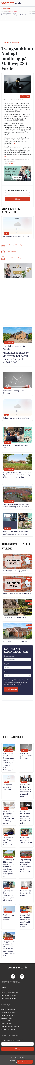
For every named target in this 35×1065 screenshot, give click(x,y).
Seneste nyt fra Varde (8, 1010)
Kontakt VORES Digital (8, 995)
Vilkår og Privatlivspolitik (9, 993)
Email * (6, 664)
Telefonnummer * (9, 656)
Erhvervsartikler (6, 1021)
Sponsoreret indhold (8, 1029)
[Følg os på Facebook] (13, 976)
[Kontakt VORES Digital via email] (22, 976)
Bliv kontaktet (11, 689)
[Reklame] (17, 173)
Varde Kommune (6, 1024)
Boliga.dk (10, 163)
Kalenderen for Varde (8, 1015)
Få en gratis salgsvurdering (10, 1026)
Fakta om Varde (6, 1018)
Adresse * (7, 672)
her (14, 144)
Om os (3, 987)
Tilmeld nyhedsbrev (24, 1062)
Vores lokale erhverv (8, 1012)
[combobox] (5, 675)
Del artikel (24, 96)
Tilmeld (17, 199)
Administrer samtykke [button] (8, 998)
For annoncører (6, 990)
